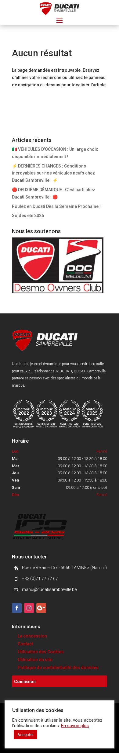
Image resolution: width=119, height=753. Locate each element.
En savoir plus (75, 725)
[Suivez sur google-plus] (41, 608)
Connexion (25, 681)
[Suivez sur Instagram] (29, 608)
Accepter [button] (25, 734)
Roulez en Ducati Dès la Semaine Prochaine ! (56, 206)
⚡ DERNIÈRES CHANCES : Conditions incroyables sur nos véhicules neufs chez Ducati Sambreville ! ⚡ (53, 173)
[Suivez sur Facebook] (17, 608)
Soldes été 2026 (28, 215)
